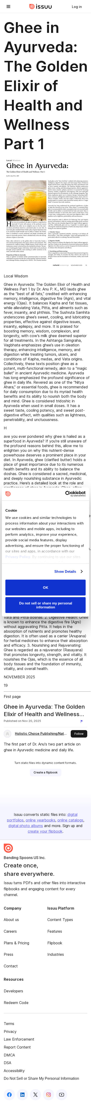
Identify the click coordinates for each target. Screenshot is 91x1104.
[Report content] (82, 721)
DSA (7, 1062)
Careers (10, 931)
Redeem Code (16, 1002)
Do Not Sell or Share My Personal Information (41, 1078)
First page (12, 696)
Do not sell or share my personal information (45, 605)
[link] (76, 6)
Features (54, 931)
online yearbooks (40, 820)
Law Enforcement (19, 1039)
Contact (11, 966)
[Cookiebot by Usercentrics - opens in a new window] (65, 494)
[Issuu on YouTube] (61, 1094)
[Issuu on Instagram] (48, 1094)
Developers (13, 991)
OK (45, 588)
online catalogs (70, 820)
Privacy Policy (17, 557)
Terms (9, 1023)
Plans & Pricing (16, 943)
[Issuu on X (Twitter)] (35, 1094)
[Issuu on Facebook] (9, 1094)
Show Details (65, 571)
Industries (55, 954)
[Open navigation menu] (8, 6)
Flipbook (54, 943)
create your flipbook (45, 831)
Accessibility (14, 1070)
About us (11, 919)
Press (8, 954)
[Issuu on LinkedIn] (22, 1094)
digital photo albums (25, 825)
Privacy (10, 1031)
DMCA (9, 1055)
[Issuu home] (41, 6)
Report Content (17, 1047)
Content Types (60, 919)
